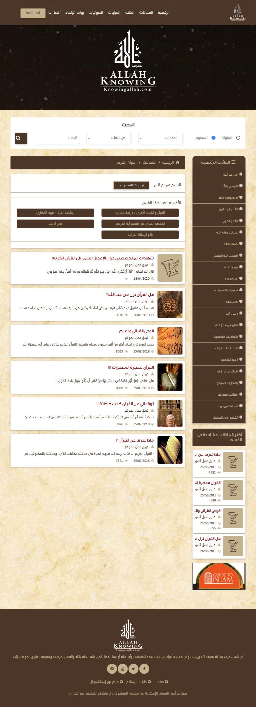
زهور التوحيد (229, 359)
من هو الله (230, 174)
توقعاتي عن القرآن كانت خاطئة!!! (125, 403)
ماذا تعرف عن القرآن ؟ (202, 454)
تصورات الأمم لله (226, 290)
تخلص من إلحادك (225, 417)
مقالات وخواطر (227, 394)
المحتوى (201, 138)
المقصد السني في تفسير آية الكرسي (140, 224)
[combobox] (160, 138)
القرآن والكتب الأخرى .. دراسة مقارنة (140, 213)
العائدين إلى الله (227, 371)
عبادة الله (231, 279)
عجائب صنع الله (227, 232)
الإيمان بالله (230, 186)
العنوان (227, 138)
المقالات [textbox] (171, 138)
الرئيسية (168, 163)
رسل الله (232, 313)
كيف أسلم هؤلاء (226, 348)
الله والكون (230, 221)
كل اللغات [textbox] (118, 138)
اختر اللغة (33, 13)
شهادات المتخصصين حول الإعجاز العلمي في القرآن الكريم (103, 258)
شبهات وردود (228, 406)
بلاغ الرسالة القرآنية (140, 234)
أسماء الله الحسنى (225, 255)
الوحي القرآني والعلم (204, 510)
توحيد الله (231, 267)
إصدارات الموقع (227, 383)
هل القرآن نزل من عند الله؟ (198, 538)
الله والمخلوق (228, 209)
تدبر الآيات (55, 224)
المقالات (149, 163)
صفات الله (231, 244)
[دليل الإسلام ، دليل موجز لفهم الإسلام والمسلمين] (219, 576)
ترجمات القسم (133, 185)
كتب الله (232, 302)
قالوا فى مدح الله (226, 325)
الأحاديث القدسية (226, 337)
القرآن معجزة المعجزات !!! (199, 482)
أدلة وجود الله (228, 198)
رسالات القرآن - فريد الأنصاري (55, 213)
